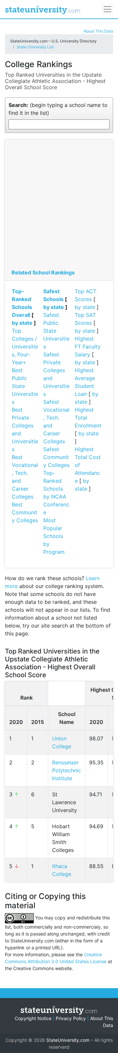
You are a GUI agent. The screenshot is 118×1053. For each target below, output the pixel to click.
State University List (35, 46)
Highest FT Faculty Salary (88, 346)
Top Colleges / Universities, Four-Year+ (25, 346)
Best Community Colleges (25, 512)
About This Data (98, 31)
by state (22, 323)
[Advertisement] (59, 206)
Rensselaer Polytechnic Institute (66, 770)
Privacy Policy (71, 1018)
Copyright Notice (33, 1018)
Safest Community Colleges (56, 457)
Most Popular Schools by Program (54, 536)
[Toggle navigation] (107, 9)
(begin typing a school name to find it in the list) (58, 109)
